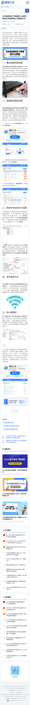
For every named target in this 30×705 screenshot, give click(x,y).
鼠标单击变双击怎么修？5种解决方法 (15, 565)
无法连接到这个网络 (8, 422)
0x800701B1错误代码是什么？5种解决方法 (16, 559)
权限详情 (19, 692)
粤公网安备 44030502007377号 (16, 700)
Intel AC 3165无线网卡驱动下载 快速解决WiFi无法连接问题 (16, 626)
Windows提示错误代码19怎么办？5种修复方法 (16, 588)
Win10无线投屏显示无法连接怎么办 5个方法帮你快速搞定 (16, 620)
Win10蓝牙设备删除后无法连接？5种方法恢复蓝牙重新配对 (16, 614)
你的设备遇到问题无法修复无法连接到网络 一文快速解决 (16, 632)
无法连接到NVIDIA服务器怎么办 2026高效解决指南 (16, 638)
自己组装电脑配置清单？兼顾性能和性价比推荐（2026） (16, 582)
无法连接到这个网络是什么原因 (11, 426)
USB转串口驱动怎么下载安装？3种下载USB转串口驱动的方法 (16, 576)
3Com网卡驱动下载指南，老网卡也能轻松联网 (14, 471)
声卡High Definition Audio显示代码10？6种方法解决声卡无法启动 (16, 542)
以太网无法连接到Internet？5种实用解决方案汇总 (16, 656)
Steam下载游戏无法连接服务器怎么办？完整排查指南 (15, 602)
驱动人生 (19, 118)
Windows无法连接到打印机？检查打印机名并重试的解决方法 (16, 644)
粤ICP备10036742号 (21, 696)
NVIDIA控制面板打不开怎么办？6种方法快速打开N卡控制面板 (16, 553)
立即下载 (14, 137)
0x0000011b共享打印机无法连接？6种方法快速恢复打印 (16, 608)
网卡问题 (6, 7)
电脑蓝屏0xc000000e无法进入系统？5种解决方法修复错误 (16, 570)
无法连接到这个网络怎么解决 (11, 429)
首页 (2, 7)
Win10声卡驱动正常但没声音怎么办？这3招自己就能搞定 (16, 536)
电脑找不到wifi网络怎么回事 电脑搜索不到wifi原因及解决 (16, 441)
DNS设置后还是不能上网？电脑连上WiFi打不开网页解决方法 (14, 518)
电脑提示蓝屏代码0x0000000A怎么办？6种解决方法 (16, 547)
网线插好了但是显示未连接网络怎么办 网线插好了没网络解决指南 (16, 437)
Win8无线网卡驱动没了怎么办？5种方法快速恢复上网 (14, 494)
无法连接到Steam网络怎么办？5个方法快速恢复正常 (16, 650)
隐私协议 (13, 692)
